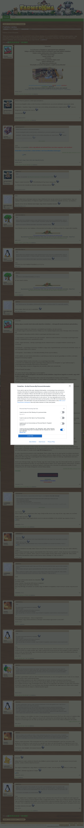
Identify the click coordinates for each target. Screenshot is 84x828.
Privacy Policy (51, 441)
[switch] (62, 412)
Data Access (42, 441)
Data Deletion (32, 441)
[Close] (70, 386)
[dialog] (42, 414)
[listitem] (42, 409)
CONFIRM (30, 435)
